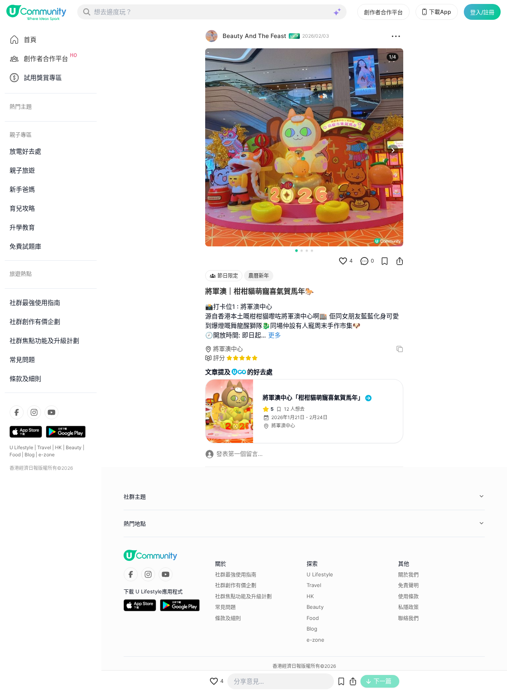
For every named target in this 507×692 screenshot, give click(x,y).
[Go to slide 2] (302, 251)
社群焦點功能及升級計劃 (243, 596)
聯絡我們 (408, 618)
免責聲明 (408, 585)
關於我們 (408, 574)
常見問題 (225, 607)
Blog (29, 455)
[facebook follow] (17, 412)
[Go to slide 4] (312, 251)
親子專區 (21, 134)
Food (15, 455)
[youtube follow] (51, 412)
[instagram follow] (34, 412)
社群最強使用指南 (235, 574)
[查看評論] (364, 261)
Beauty (74, 447)
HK (58, 447)
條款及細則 (228, 618)
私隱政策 (408, 607)
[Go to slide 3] (307, 251)
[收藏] (384, 261)
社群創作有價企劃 (235, 585)
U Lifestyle (21, 447)
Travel (44, 447)
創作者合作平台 (383, 12)
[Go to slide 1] (296, 250)
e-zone (46, 455)
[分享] (399, 261)
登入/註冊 (482, 12)
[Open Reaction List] (396, 36)
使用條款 (408, 596)
